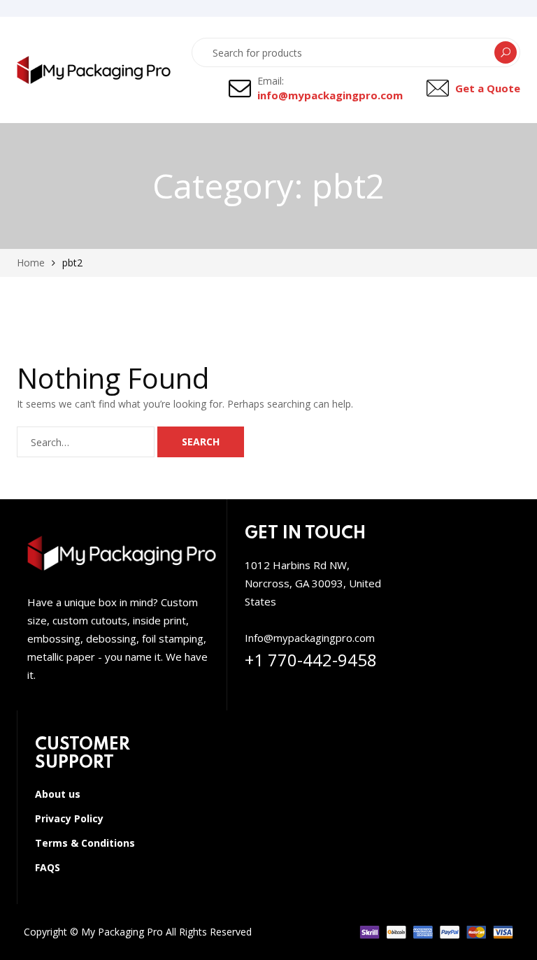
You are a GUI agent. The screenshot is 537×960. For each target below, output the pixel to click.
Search (505, 52)
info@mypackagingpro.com (330, 95)
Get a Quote (487, 88)
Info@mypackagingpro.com (310, 638)
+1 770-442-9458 (311, 659)
